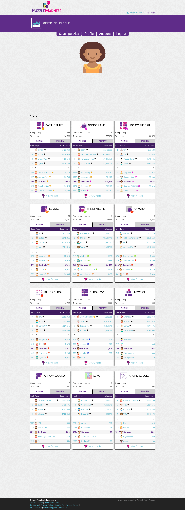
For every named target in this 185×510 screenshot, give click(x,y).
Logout (121, 34)
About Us (63, 507)
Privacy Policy (47, 505)
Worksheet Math (51, 502)
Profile (89, 34)
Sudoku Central (36, 502)
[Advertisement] (92, 93)
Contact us (34, 505)
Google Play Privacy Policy (67, 505)
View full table (52, 196)
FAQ (31, 507)
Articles (38, 507)
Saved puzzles (69, 34)
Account (105, 34)
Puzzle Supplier (50, 507)
